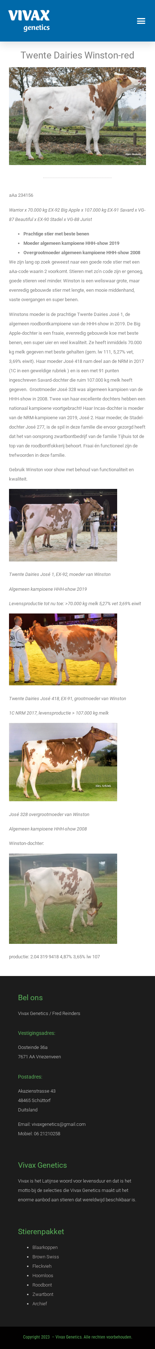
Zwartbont (42, 1294)
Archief (39, 1303)
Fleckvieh (42, 1266)
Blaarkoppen (45, 1247)
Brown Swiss (45, 1256)
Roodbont (42, 1285)
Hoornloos (42, 1275)
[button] (141, 21)
